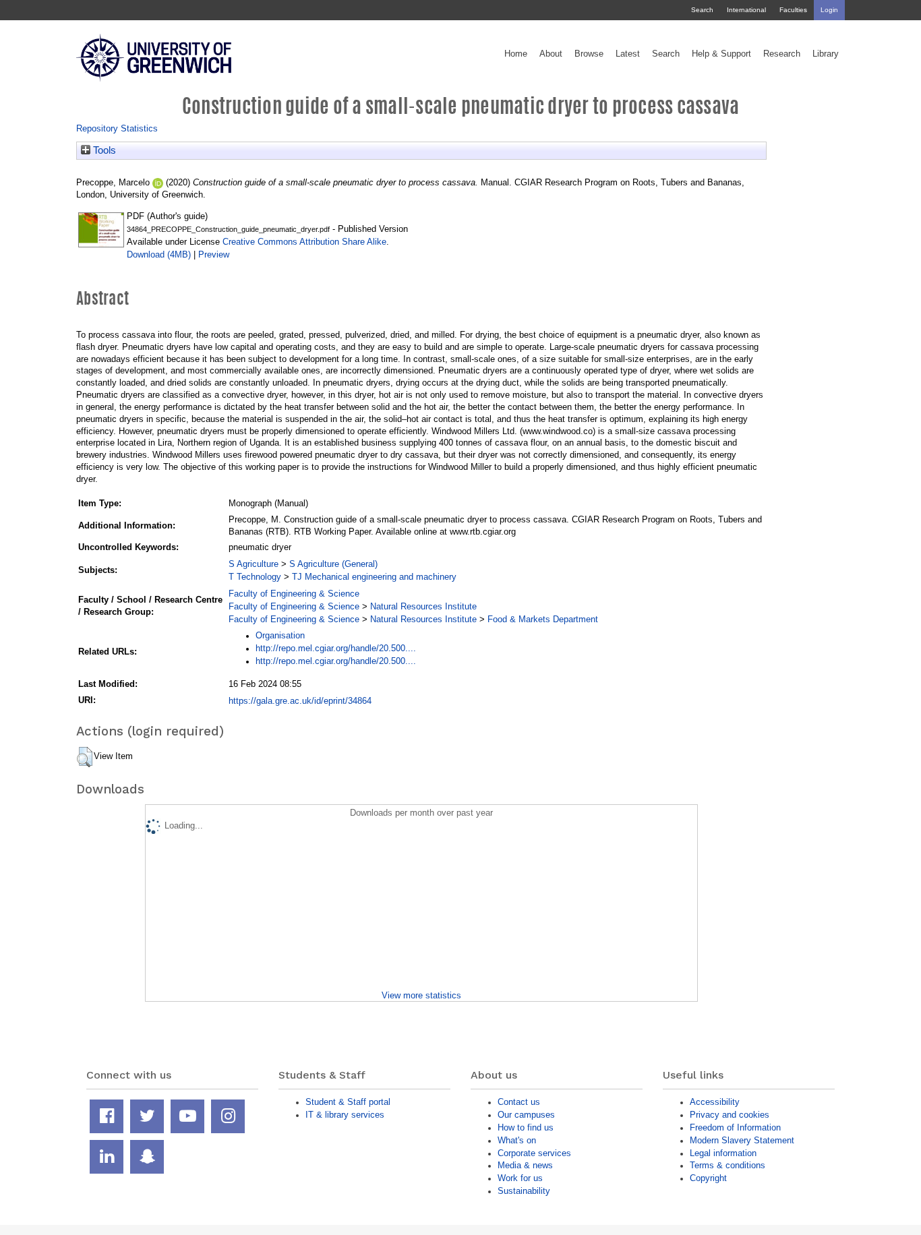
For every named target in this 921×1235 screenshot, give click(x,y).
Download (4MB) (159, 254)
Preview (213, 254)
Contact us (519, 1102)
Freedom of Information (735, 1127)
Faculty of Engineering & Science (294, 594)
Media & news (525, 1165)
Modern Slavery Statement (742, 1140)
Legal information (723, 1153)
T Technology (255, 577)
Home (515, 54)
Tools (103, 150)
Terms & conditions (727, 1165)
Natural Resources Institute (423, 606)
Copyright (708, 1178)
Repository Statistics (117, 128)
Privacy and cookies (729, 1115)
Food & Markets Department (542, 619)
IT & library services (344, 1115)
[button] (84, 757)
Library (825, 54)
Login (829, 9)
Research (781, 54)
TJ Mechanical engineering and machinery (374, 577)
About (550, 54)
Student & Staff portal (347, 1102)
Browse (588, 54)
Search (702, 9)
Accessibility (715, 1102)
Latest (628, 54)
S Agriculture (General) (333, 564)
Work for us (520, 1178)
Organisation (280, 635)
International (746, 9)
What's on (517, 1140)
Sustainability (524, 1191)
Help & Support (721, 54)
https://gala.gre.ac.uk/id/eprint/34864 (300, 701)
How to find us (526, 1127)
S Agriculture (253, 564)
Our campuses (526, 1115)
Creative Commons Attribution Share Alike (304, 242)
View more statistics (421, 995)
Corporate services (534, 1153)
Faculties (793, 9)
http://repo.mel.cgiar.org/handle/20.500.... (336, 648)
